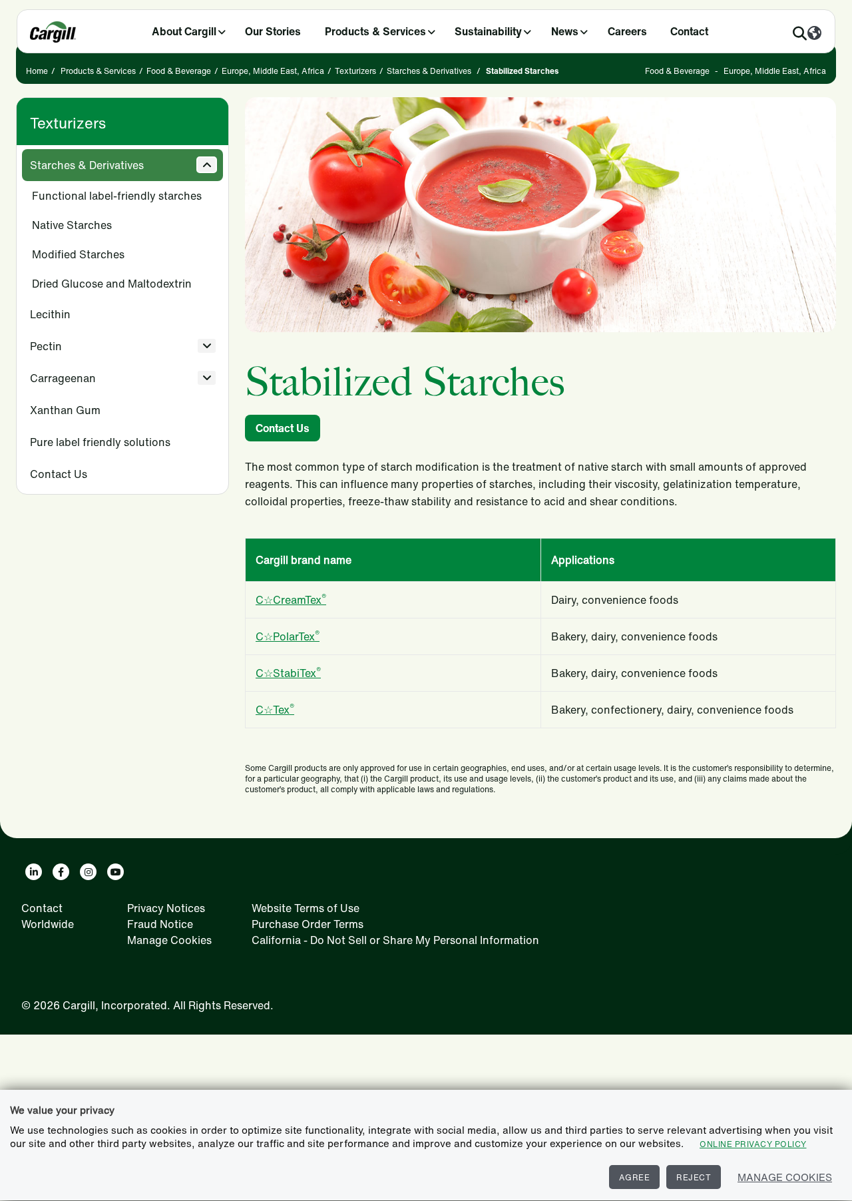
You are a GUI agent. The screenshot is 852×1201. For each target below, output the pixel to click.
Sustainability (488, 31)
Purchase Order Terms (307, 924)
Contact (689, 31)
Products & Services (375, 31)
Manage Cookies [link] (169, 940)
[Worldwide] (814, 34)
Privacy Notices (166, 908)
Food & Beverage (178, 71)
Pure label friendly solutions (100, 442)
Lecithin (50, 314)
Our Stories (273, 31)
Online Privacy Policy (753, 1144)
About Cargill (184, 31)
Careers (627, 31)
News (564, 31)
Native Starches (72, 225)
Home (37, 71)
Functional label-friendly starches (117, 196)
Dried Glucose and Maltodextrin (112, 284)
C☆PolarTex (288, 636)
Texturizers (355, 71)
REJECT (693, 1177)
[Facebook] (61, 871)
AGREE (634, 1177)
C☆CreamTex (291, 600)
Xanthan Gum (65, 410)
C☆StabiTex (288, 673)
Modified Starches (78, 254)
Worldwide (47, 924)
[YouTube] (115, 871)
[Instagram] (88, 871)
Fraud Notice (160, 924)
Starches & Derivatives (429, 71)
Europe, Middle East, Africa (273, 71)
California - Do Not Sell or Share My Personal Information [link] (395, 940)
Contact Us (58, 474)
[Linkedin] (33, 871)
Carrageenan (63, 378)
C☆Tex (275, 710)
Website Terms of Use (305, 908)
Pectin (46, 346)
